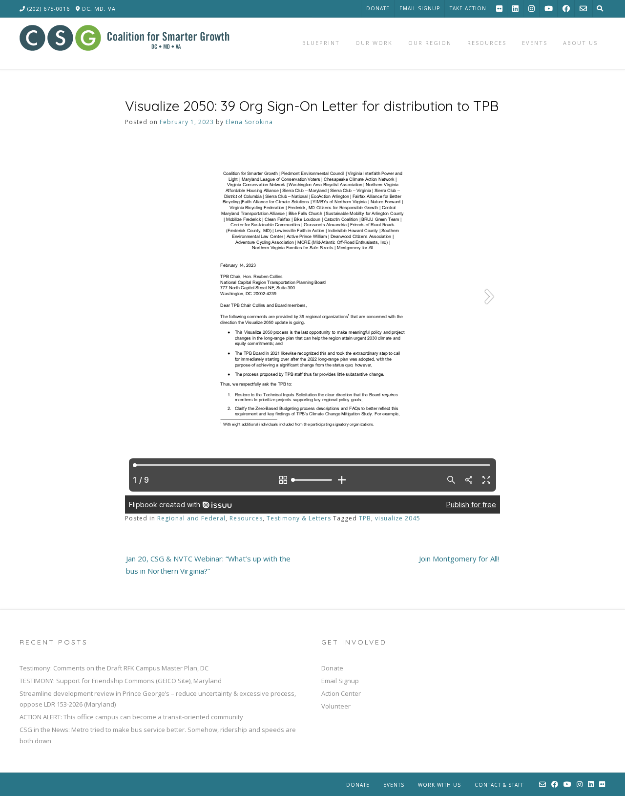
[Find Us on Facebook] (566, 8)
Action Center (341, 693)
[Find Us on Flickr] (499, 8)
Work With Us (439, 784)
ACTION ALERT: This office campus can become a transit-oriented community (131, 716)
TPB (365, 518)
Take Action (468, 8)
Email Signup (419, 8)
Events (393, 784)
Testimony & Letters (299, 518)
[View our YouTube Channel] (549, 8)
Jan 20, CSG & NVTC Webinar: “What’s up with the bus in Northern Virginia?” (208, 565)
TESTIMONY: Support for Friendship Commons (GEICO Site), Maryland (121, 680)
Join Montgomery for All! (459, 558)
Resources (246, 518)
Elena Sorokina (249, 122)
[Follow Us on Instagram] (531, 8)
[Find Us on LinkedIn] (515, 8)
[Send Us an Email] (583, 8)
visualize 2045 (397, 518)
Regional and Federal (191, 518)
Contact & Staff (499, 784)
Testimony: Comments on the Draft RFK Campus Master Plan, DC (114, 668)
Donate (378, 8)
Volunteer (336, 706)
